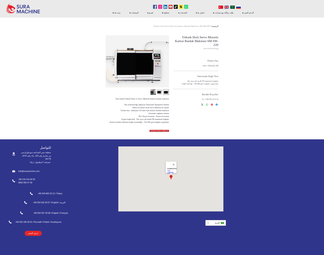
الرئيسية (214, 26)
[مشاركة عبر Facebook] (216, 104)
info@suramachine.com (28, 171)
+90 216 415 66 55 (26, 179)
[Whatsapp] (186, 7)
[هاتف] (13, 181)
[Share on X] (202, 104)
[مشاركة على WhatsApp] (207, 104)
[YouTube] (171, 7)
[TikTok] (176, 7)
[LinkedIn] (165, 7)
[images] (181, 7)
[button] (134, 13)
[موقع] (13, 154)
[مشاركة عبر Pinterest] (211, 104)
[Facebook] (155, 7)
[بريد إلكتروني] (13, 171)
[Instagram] (160, 7)
